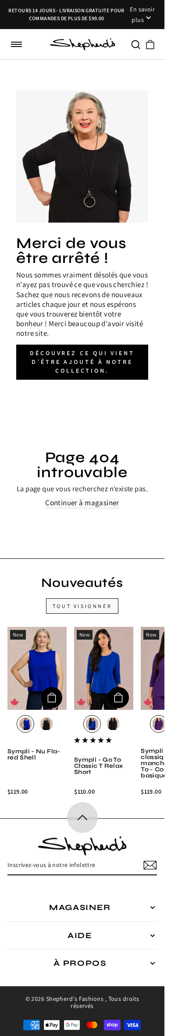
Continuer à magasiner (82, 502)
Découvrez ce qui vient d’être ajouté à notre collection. (82, 361)
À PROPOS (80, 963)
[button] (16, 44)
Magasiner (80, 907)
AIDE (80, 935)
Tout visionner (82, 606)
